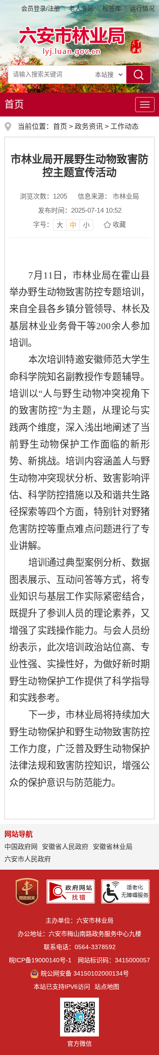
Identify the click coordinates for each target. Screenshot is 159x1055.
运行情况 (142, 8)
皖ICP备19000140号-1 (40, 960)
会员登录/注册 (40, 8)
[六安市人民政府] (134, 47)
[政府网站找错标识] (70, 891)
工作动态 (124, 126)
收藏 (119, 224)
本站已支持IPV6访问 (62, 986)
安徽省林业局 (112, 846)
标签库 (111, 8)
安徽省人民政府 (65, 846)
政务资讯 (89, 126)
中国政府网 (21, 846)
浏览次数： (43, 196)
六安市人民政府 (27, 859)
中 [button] (73, 225)
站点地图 (107, 986)
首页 (14, 104)
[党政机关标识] (27, 891)
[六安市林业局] (72, 40)
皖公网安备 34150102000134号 (85, 973)
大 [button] (60, 225)
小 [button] (86, 225)
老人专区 (81, 8)
